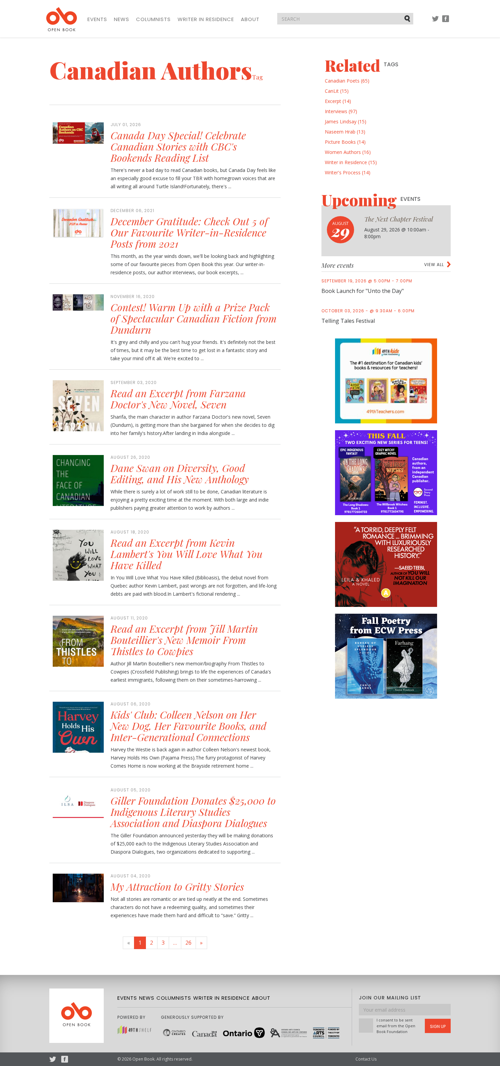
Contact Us (366, 1059)
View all (434, 264)
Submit (407, 18)
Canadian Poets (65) (347, 80)
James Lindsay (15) (345, 121)
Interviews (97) (341, 111)
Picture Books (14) (345, 142)
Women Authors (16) (348, 152)
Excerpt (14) (338, 101)
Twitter (52, 1059)
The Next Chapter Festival (398, 219)
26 (188, 942)
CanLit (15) (337, 91)
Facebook (64, 1059)
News (121, 19)
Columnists (153, 19)
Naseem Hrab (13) (345, 131)
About (250, 19)
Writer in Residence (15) (351, 162)
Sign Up (438, 1026)
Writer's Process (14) (347, 172)
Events (97, 19)
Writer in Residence (206, 19)
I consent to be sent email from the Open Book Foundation (396, 1025)
